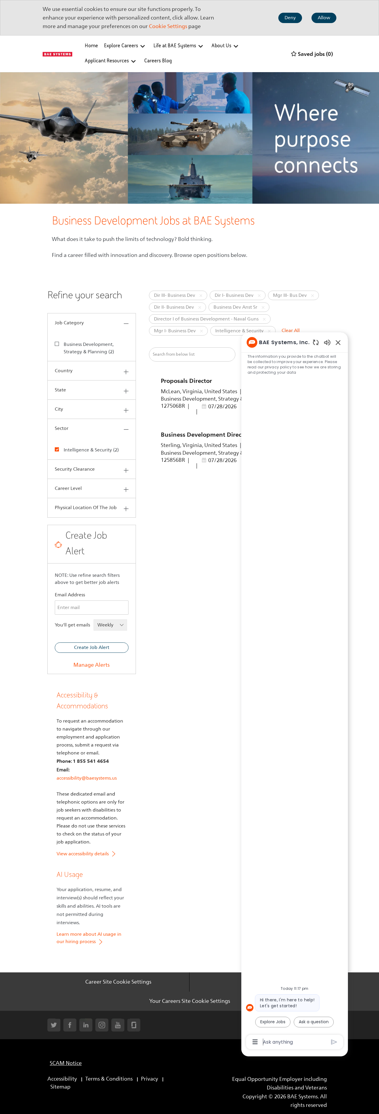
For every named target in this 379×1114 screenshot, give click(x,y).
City (59, 409)
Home (91, 46)
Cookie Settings (168, 26)
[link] (91, 665)
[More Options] (255, 1041)
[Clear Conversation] (315, 342)
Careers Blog (158, 61)
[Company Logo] (57, 54)
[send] (334, 1042)
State (60, 390)
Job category (69, 323)
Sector (61, 428)
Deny (290, 18)
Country (64, 371)
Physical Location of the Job (86, 507)
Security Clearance (75, 469)
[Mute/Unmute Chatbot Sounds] (327, 342)
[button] (201, 295)
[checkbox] (61, 343)
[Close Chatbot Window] (338, 342)
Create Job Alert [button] (91, 647)
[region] (294, 692)
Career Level (68, 488)
